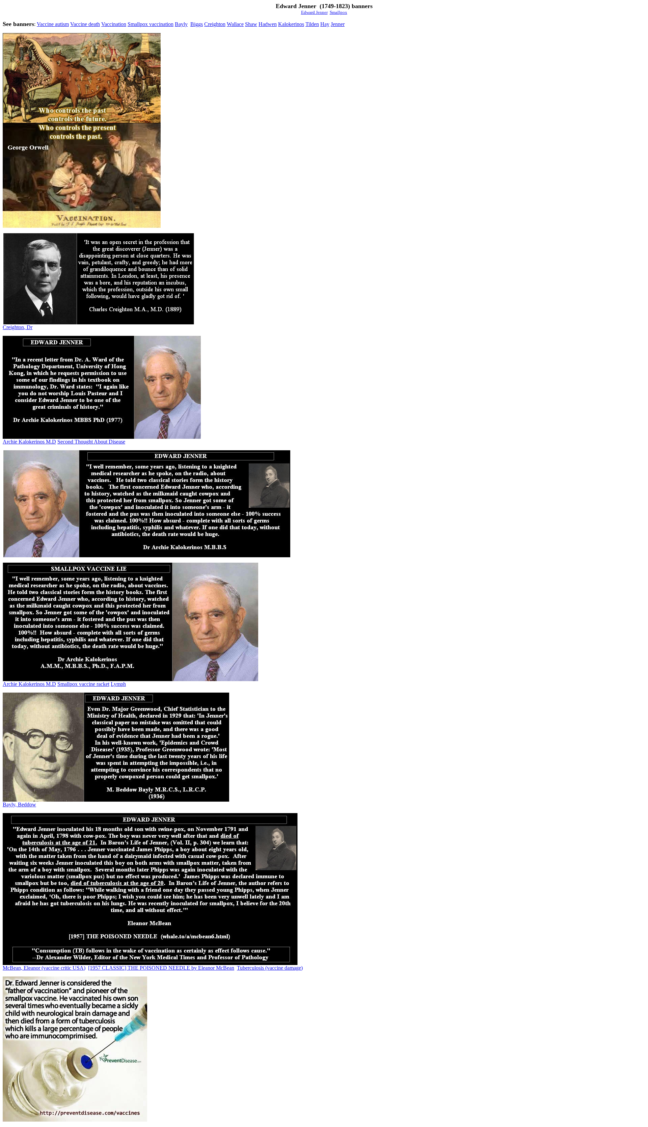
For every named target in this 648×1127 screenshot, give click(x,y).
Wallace (235, 24)
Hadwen (268, 24)
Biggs (196, 24)
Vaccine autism (53, 24)
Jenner (338, 24)
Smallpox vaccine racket (83, 684)
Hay (324, 24)
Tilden (312, 24)
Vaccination (113, 24)
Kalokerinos (291, 24)
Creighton (214, 24)
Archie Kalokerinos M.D (29, 442)
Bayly (181, 24)
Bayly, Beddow (19, 804)
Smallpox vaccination (150, 24)
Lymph (118, 684)
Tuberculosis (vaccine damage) (270, 968)
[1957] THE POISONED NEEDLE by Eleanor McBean (161, 968)
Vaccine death (85, 24)
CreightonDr (17, 327)
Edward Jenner (314, 12)
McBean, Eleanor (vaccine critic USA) (44, 968)
